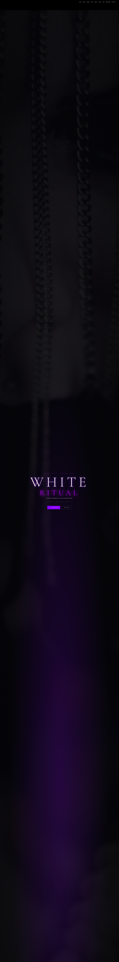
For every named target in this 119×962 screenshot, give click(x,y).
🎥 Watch (66, 507)
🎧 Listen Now (54, 507)
